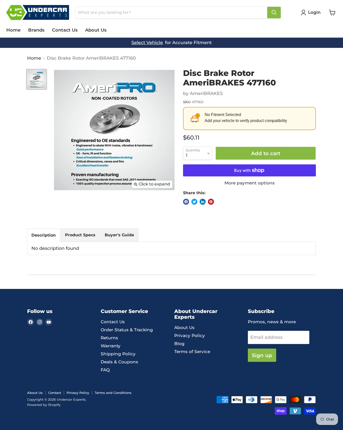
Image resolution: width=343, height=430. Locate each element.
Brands (36, 30)
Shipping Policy (118, 353)
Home (13, 30)
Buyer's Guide (119, 235)
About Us (95, 30)
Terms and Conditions (113, 393)
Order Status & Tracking (127, 329)
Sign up (262, 355)
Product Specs (80, 235)
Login (314, 12)
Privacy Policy (189, 335)
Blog (179, 343)
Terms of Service (192, 351)
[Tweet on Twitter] (194, 202)
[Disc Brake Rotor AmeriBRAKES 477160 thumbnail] (36, 79)
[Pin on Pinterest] (211, 202)
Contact (54, 393)
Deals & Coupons (119, 361)
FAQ (105, 369)
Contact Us (65, 30)
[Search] (274, 12)
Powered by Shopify (44, 405)
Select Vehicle (147, 42)
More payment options (249, 183)
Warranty (111, 345)
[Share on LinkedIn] (203, 202)
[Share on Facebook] (186, 202)
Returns (109, 337)
